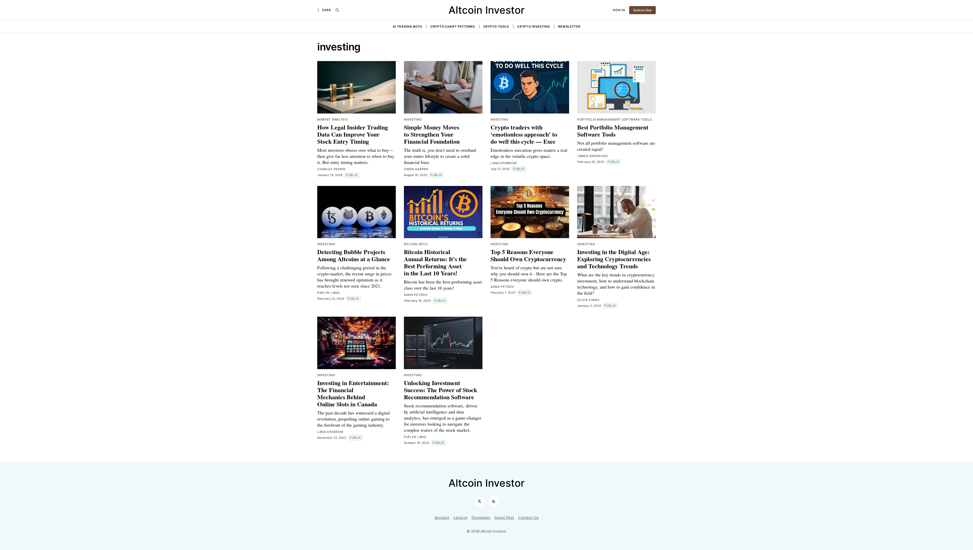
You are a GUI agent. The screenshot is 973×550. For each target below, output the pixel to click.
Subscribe (642, 10)
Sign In (619, 10)
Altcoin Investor (486, 10)
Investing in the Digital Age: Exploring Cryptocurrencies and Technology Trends (614, 258)
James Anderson (592, 156)
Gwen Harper (416, 169)
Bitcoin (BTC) (416, 244)
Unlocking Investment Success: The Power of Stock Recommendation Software (440, 389)
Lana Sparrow (504, 163)
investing (413, 119)
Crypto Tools (496, 26)
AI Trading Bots (407, 26)
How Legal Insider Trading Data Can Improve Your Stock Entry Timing (352, 134)
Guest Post (504, 517)
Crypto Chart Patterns (452, 26)
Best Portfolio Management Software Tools (612, 131)
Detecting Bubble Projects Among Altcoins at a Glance (353, 255)
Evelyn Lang (328, 293)
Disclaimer (481, 517)
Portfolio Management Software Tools (614, 119)
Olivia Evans (588, 300)
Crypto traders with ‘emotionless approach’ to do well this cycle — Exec (524, 134)
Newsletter (569, 26)
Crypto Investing (533, 26)
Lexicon (461, 517)
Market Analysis (332, 119)
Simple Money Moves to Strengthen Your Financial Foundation (432, 134)
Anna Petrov (415, 295)
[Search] (337, 10)
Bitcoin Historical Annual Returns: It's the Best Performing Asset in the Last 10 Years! (435, 262)
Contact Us (528, 517)
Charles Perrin (331, 169)
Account (442, 517)
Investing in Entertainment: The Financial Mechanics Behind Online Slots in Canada (353, 393)
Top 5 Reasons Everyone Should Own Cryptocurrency (528, 255)
